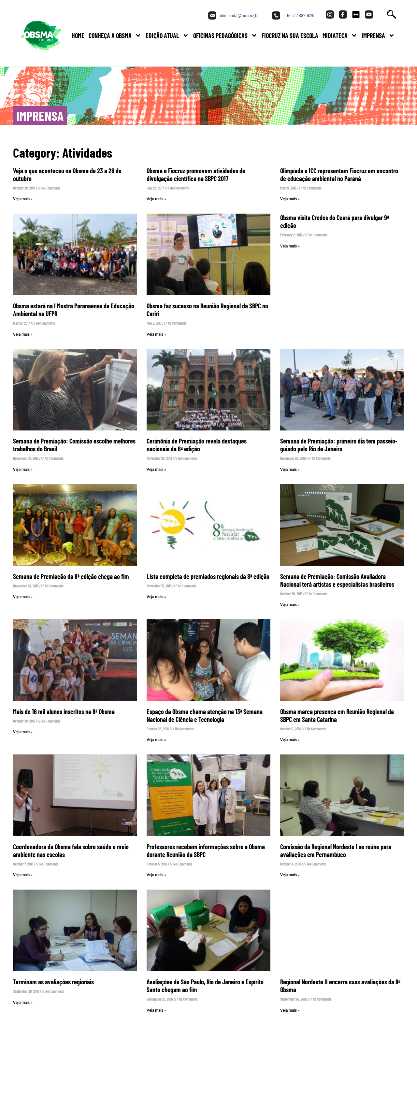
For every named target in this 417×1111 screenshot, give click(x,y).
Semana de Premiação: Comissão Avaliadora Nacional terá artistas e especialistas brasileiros (337, 580)
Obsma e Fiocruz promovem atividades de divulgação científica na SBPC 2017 (196, 174)
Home (78, 35)
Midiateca (335, 35)
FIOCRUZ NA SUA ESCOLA (290, 35)
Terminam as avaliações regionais (53, 982)
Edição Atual (162, 35)
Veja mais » (23, 199)
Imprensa (373, 35)
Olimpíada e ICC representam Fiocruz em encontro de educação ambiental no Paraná (339, 174)
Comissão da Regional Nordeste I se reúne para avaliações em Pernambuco (335, 850)
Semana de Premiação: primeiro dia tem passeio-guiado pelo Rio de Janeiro (338, 445)
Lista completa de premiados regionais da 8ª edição (208, 576)
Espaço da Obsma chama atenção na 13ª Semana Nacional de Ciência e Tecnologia (205, 715)
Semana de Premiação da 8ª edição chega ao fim (71, 576)
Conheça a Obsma (110, 35)
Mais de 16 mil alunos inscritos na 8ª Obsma (64, 711)
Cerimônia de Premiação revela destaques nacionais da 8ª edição (197, 445)
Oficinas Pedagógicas (220, 35)
